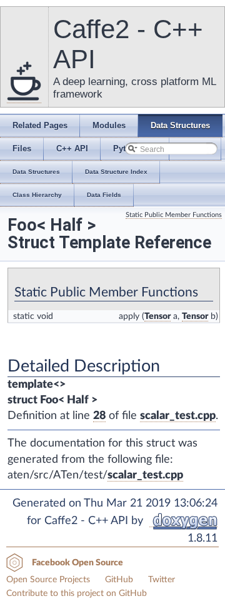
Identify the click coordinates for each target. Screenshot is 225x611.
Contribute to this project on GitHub (76, 593)
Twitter (161, 579)
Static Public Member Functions (174, 214)
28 (99, 416)
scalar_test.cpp (178, 416)
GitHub (119, 579)
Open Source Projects (48, 579)
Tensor (157, 316)
